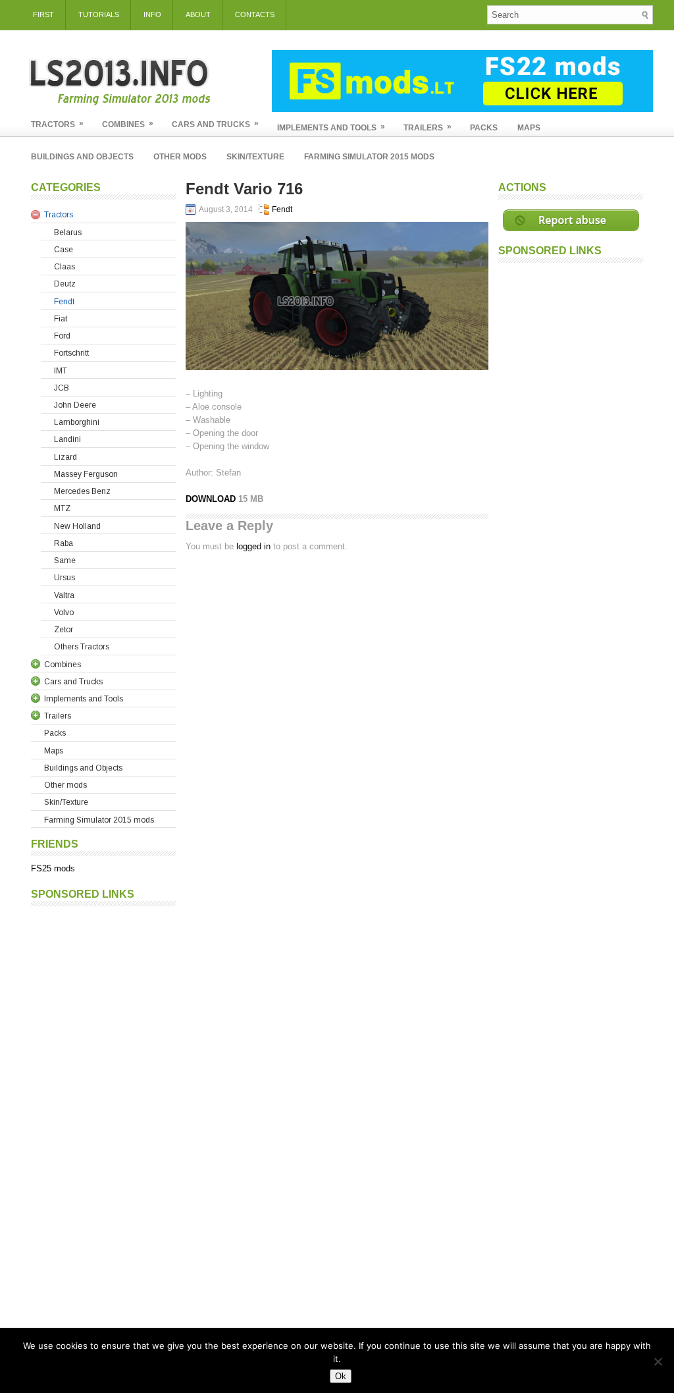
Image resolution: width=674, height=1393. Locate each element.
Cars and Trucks (215, 124)
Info (152, 14)
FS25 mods (53, 868)
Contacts (254, 14)
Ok (340, 1376)
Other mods (180, 156)
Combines (127, 124)
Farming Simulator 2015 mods (369, 156)
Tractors (57, 124)
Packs (484, 127)
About (198, 14)
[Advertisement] (103, 1110)
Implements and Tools (331, 127)
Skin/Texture (255, 156)
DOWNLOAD (212, 499)
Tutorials (98, 14)
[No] (657, 1361)
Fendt (282, 209)
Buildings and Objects (82, 156)
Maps (528, 127)
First (43, 14)
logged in (253, 546)
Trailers (427, 127)
